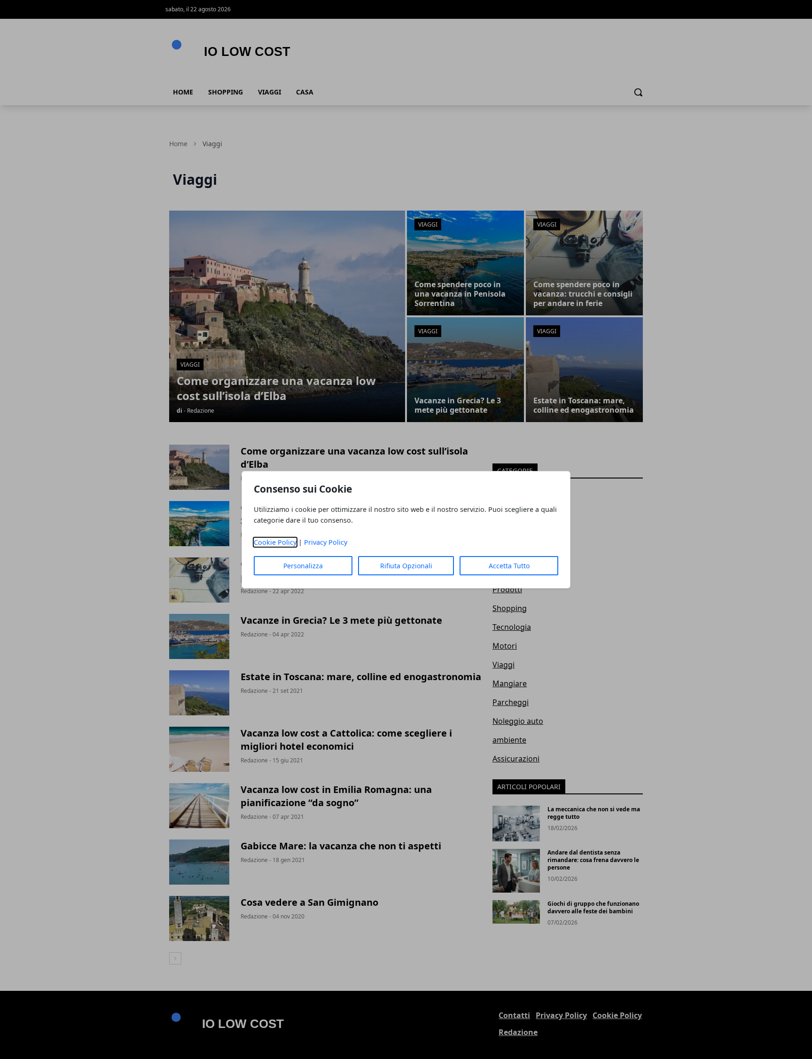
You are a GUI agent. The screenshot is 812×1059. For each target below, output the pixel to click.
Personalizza (303, 565)
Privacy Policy (325, 542)
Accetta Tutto (509, 565)
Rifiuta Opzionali (406, 565)
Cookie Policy (275, 542)
